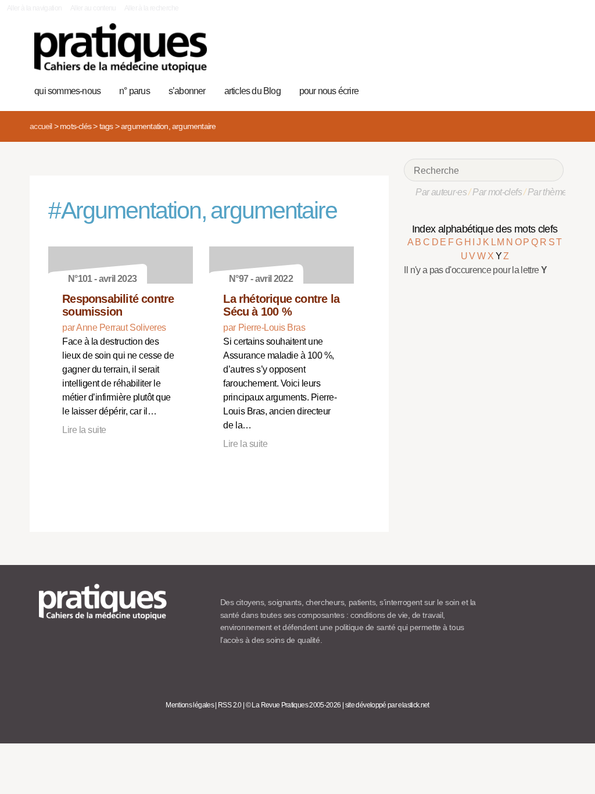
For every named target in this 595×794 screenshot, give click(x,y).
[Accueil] (120, 48)
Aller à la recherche (151, 8)
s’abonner (187, 91)
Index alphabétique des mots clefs (485, 229)
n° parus (134, 91)
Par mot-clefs (497, 192)
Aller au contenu (93, 8)
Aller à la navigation (34, 8)
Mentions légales (190, 705)
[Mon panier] (514, 89)
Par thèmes (549, 192)
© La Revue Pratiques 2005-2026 (293, 705)
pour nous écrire (329, 91)
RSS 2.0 (230, 705)
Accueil (41, 126)
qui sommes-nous (67, 91)
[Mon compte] (532, 89)
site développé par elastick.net (387, 705)
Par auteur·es (441, 192)
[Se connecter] (551, 89)
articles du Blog (252, 91)
